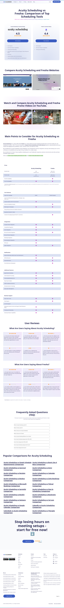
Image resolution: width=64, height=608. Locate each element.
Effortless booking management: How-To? (50, 573)
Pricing (25, 1)
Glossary (19, 562)
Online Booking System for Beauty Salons (9, 574)
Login (50, 1)
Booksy (19, 579)
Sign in (19, 557)
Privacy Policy (51, 603)
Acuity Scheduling (21, 576)
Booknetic (19, 581)
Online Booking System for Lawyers (8, 581)
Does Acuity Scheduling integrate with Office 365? (23, 439)
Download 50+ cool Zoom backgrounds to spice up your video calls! (35, 579)
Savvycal (19, 578)
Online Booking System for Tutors (8, 583)
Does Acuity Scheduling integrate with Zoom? (22, 444)
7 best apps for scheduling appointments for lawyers (52, 578)
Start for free (57, 1)
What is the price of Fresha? (19, 433)
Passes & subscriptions (34, 563)
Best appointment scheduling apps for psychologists (52, 576)
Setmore (19, 586)
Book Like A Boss (20, 585)
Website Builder (33, 565)
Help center (30, 1)
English (57, 596)
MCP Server (45, 557)
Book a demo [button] (20, 564)
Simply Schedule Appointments (23, 588)
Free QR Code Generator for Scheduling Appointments (9, 590)
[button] (15, 2)
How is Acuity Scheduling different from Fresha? (22, 436)
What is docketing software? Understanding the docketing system (35, 585)
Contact (19, 566)
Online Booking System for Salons (8, 576)
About (19, 567)
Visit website (18, 40)
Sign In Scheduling (21, 583)
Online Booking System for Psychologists (9, 579)
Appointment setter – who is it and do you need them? (52, 582)
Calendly (19, 574)
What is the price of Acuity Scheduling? (21, 430)
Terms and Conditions (57, 603)
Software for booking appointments (36, 561)
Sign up (19, 555)
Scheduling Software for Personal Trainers (9, 585)
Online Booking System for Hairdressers (9, 578)
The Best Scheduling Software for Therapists (8, 587)
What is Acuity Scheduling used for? (20, 424)
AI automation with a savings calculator (9, 592)
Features (32, 555)
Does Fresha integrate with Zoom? (20, 447)
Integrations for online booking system (36, 558)
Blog (34, 1)
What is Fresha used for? (18, 427)
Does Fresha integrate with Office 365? (21, 442)
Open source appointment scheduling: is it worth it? (52, 584)
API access (45, 555)
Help (19, 559)
